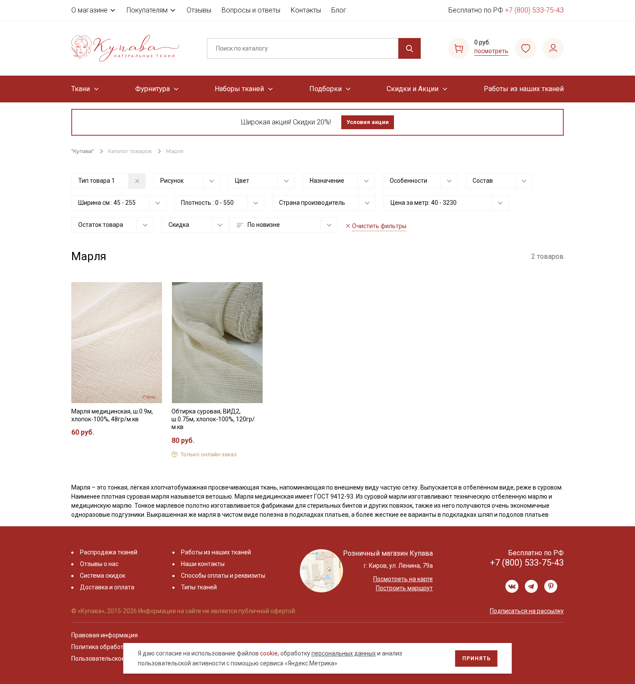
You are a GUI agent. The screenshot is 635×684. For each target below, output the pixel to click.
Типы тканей (199, 587)
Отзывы (199, 10)
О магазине (89, 10)
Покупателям (147, 10)
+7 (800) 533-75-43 (534, 10)
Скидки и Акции (412, 89)
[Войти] (553, 48)
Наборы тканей (239, 89)
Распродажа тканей (108, 552)
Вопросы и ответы (251, 10)
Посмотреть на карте (403, 579)
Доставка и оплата (107, 587)
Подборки (325, 89)
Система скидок (102, 575)
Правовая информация (104, 635)
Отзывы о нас (99, 563)
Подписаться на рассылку (527, 611)
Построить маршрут (404, 588)
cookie (269, 653)
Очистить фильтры (379, 226)
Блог (338, 10)
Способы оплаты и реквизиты (223, 575)
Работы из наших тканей (524, 89)
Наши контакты (203, 563)
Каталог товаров (130, 151)
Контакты (306, 10)
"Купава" (82, 151)
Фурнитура (152, 89)
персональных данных (343, 653)
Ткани (80, 89)
